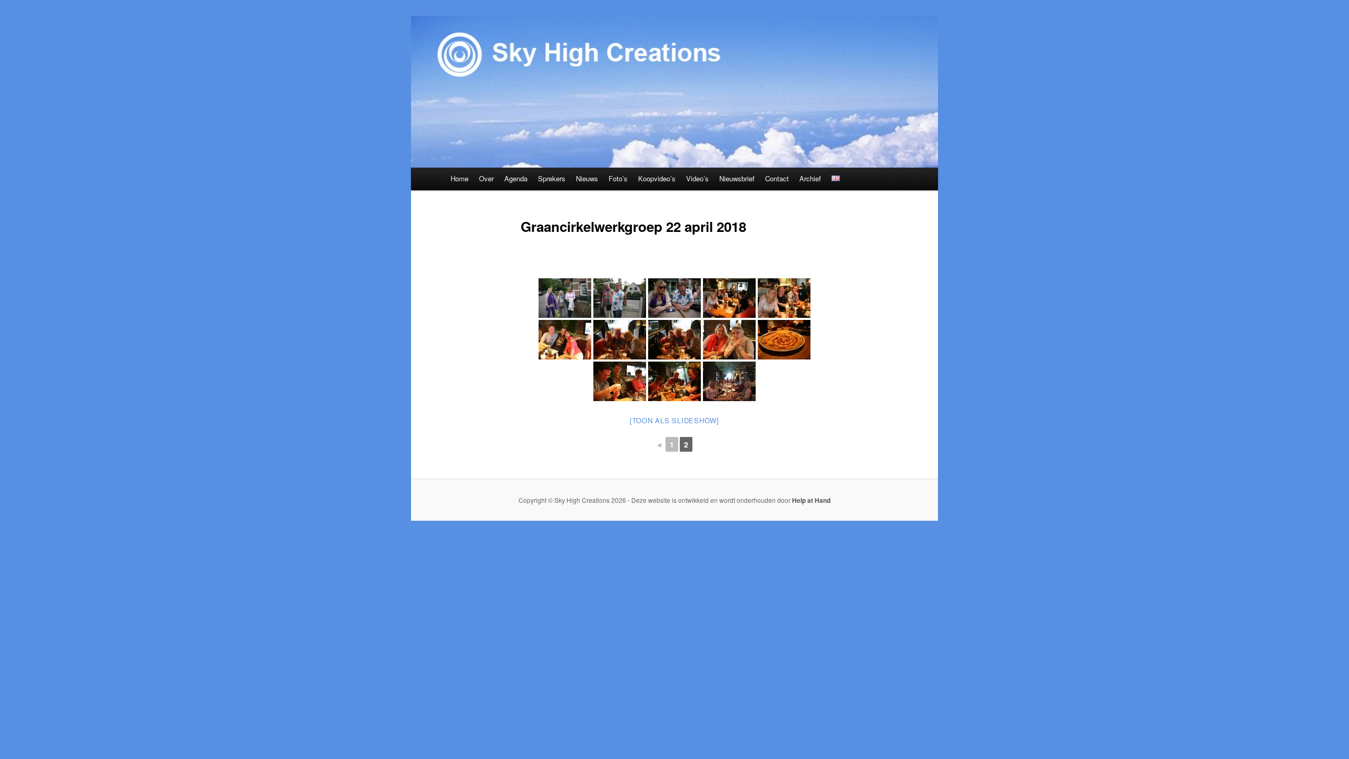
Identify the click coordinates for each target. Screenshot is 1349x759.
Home (459, 178)
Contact (777, 178)
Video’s (697, 178)
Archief (810, 178)
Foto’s (618, 178)
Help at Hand (811, 500)
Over (486, 178)
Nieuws (587, 178)
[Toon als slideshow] (674, 420)
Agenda (515, 178)
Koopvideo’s (657, 178)
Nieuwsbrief (737, 178)
